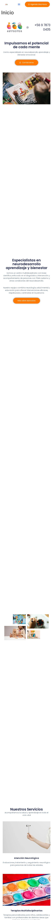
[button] (19, 4)
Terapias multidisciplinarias (26, 910)
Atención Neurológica (26, 858)
